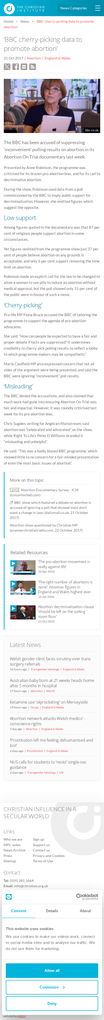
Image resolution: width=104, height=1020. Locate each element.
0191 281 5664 (22, 881)
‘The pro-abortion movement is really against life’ (64, 564)
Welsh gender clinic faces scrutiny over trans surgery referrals (50, 661)
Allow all (52, 970)
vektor (21, 1016)
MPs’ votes (12, 845)
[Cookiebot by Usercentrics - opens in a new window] (76, 897)
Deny (52, 1003)
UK (61, 772)
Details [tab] (52, 911)
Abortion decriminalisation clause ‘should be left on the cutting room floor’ (66, 611)
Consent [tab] (18, 911)
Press (8, 856)
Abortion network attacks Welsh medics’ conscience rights (46, 721)
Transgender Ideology (45, 669)
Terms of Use (43, 861)
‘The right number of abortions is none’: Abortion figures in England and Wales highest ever (65, 586)
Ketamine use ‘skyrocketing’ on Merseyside (49, 702)
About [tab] (85, 911)
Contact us (41, 850)
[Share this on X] (7, 66)
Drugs (35, 707)
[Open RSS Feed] (32, 66)
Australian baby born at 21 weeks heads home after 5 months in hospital (52, 683)
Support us (41, 845)
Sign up (38, 839)
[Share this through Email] (24, 66)
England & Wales (58, 58)
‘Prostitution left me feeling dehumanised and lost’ (51, 742)
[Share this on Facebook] (15, 66)
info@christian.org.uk (31, 886)
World (50, 691)
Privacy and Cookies (49, 856)
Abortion (34, 58)
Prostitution (35, 751)
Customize (49, 987)
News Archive (14, 850)
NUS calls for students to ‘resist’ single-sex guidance (48, 764)
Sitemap (10, 861)
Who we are (13, 839)
